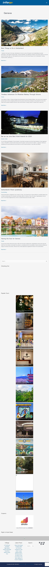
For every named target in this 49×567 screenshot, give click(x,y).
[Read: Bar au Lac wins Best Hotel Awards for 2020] (24, 122)
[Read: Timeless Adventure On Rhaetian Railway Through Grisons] (24, 79)
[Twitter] (42, 542)
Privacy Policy (22, 564)
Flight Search (7, 548)
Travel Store (7, 551)
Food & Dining (4, 192)
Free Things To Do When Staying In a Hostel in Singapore (19, 558)
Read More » (3, 60)
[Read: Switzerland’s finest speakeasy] (24, 170)
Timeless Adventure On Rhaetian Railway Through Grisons (21, 94)
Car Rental (7, 546)
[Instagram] (44, 542)
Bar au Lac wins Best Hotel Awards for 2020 (16, 136)
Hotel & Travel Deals (7, 549)
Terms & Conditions (30, 564)
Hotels (6, 138)
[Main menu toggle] (46, 2)
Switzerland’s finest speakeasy (11, 190)
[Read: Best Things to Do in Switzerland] (24, 32)
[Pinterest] (41, 544)
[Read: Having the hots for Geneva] (24, 221)
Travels (2, 50)
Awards (2, 138)
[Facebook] (39, 542)
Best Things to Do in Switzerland (12, 48)
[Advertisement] (24, 279)
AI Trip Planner (7, 545)
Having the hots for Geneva (10, 239)
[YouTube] (43, 544)
